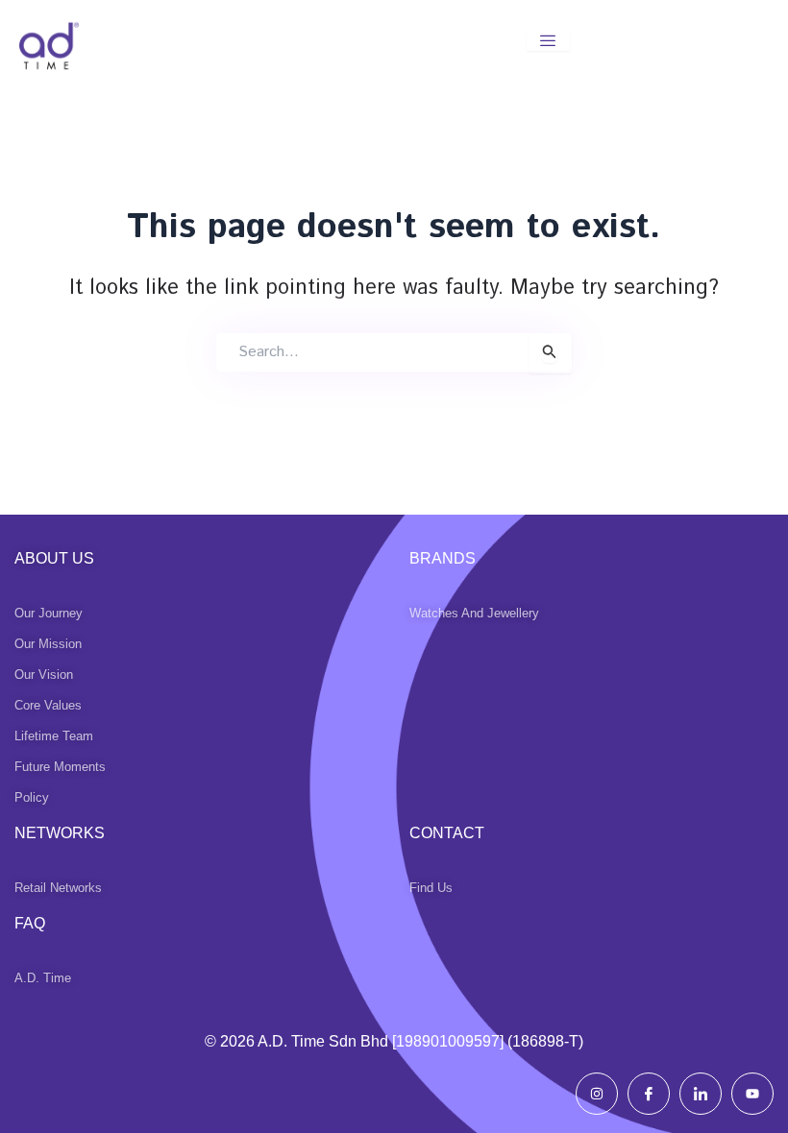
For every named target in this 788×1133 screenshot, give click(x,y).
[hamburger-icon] (548, 42)
